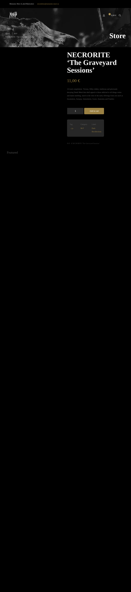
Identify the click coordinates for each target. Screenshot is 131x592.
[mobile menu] (95, 15)
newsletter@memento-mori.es (48, 4)
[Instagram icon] (117, 4)
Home (7, 34)
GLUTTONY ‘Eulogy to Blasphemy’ (48, 192)
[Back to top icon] (118, 586)
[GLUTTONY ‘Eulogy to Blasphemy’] (50, 170)
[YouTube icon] (114, 4)
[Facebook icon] (111, 4)
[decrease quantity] (70, 111)
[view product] (31, 160)
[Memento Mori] (13, 15)
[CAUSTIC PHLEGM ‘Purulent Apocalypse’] (109, 252)
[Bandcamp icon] (120, 4)
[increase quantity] (81, 111)
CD (72, 129)
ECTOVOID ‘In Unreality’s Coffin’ (79, 357)
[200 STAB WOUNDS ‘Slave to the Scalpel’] (21, 470)
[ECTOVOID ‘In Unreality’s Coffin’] (80, 252)
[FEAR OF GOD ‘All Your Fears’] (50, 470)
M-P (15, 34)
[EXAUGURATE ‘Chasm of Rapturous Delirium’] (21, 170)
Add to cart (94, 111)
